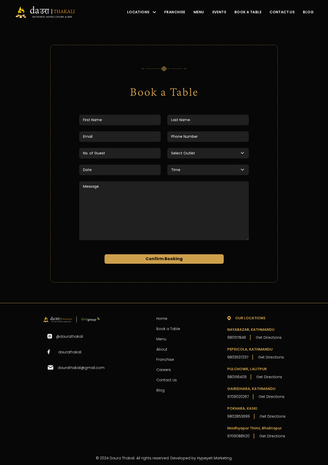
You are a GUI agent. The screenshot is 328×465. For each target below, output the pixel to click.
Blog (160, 390)
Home (161, 318)
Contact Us (166, 380)
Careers (163, 369)
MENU (198, 12)
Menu (161, 339)
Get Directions (269, 337)
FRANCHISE (174, 12)
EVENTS (219, 12)
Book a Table (168, 328)
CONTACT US (282, 12)
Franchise (165, 359)
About (161, 349)
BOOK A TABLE (247, 12)
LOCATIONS (138, 12)
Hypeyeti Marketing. (214, 458)
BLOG (308, 12)
